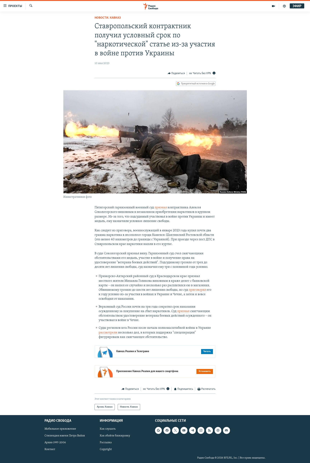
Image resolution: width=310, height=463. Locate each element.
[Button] (176, 73)
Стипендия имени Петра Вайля (64, 435)
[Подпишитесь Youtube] (183, 430)
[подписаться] (226, 430)
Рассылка (106, 442)
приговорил (198, 290)
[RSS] (209, 430)
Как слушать (108, 429)
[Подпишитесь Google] (158, 430)
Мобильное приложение (60, 429)
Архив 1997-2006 (55, 442)
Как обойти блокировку (115, 435)
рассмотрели (108, 332)
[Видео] (273, 6)
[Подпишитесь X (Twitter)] (175, 430)
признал (161, 207)
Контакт (49, 449)
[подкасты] (284, 6)
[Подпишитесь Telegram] (192, 430)
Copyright (106, 449)
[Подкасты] (218, 430)
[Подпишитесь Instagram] (201, 430)
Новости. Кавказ (108, 18)
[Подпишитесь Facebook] (166, 430)
